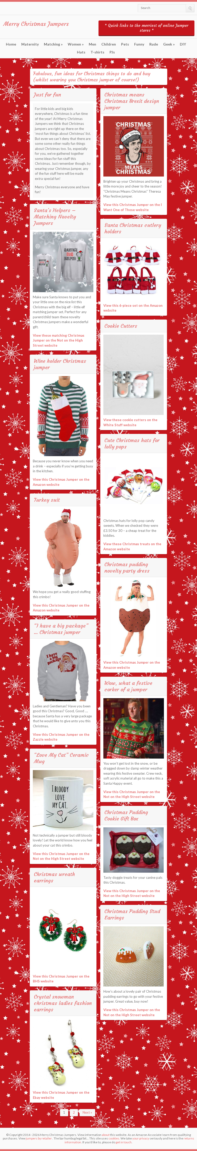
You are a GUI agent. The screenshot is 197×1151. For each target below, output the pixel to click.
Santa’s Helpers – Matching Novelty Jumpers (55, 216)
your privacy (140, 1138)
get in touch (124, 1142)
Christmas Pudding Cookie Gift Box (126, 815)
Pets (125, 44)
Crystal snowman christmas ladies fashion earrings (63, 1003)
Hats (81, 52)
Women (76, 44)
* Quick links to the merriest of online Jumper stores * (146, 28)
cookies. (114, 1138)
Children (108, 44)
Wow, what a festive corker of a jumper (128, 686)
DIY (183, 44)
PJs (112, 52)
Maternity (30, 44)
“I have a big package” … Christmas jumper (61, 628)
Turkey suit (47, 500)
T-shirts (97, 52)
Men (92, 44)
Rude (153, 44)
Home (11, 44)
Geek (169, 44)
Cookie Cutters (120, 326)
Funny (139, 44)
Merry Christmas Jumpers (36, 23)
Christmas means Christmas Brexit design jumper (131, 101)
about (106, 1135)
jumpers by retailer (39, 1138)
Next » (87, 1112)
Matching (53, 44)
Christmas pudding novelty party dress (127, 567)
